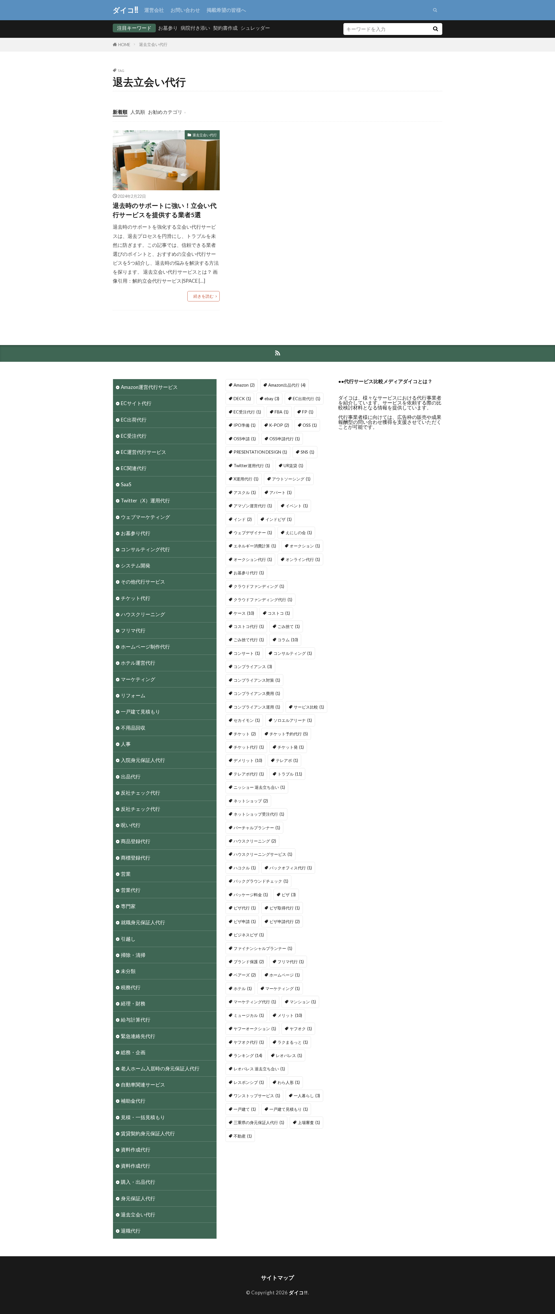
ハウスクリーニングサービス (263, 854)
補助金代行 (133, 1101)
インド (243, 519)
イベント (297, 505)
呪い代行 (130, 825)
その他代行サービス (143, 582)
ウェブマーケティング (145, 517)
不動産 (243, 1136)
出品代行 (130, 777)
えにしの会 (299, 532)
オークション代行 (253, 559)
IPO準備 (245, 425)
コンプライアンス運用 (257, 706)
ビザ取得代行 (284, 907)
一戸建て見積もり (140, 712)
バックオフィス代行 (290, 867)
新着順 (120, 112)
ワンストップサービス (257, 1095)
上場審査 (309, 1122)
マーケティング (138, 679)
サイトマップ (277, 1277)
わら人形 (289, 1082)
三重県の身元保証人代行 (259, 1122)
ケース (244, 613)
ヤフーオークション (255, 1028)
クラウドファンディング (259, 586)
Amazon (244, 385)
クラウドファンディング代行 (263, 599)
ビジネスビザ (249, 934)
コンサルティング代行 (145, 549)
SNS (307, 452)
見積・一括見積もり (143, 1117)
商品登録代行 (135, 841)
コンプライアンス (253, 666)
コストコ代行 (249, 626)
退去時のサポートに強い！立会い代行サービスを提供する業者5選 (165, 210)
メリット (290, 1015)
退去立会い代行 (153, 44)
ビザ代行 (245, 907)
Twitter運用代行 (252, 465)
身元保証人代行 (138, 1198)
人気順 (137, 112)
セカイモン (247, 720)
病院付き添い (195, 28)
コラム (288, 639)
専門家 (128, 906)
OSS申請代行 (284, 438)
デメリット (248, 760)
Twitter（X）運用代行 (145, 500)
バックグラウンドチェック (261, 881)
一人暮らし (307, 1095)
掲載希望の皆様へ (226, 10)
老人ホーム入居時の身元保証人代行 (160, 1068)
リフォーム (133, 695)
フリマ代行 (133, 630)
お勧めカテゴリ (165, 112)
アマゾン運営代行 (253, 505)
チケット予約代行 (288, 733)
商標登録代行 (135, 858)
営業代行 (130, 890)
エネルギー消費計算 (255, 545)
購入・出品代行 (138, 1182)
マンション (303, 1001)
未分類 (128, 971)
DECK (242, 398)
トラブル (290, 773)
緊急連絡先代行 (138, 1036)
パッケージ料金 (251, 894)
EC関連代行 (134, 468)
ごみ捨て (289, 626)
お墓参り (168, 28)
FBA (281, 411)
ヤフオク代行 (249, 1042)
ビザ (289, 894)
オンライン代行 (303, 559)
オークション (305, 545)
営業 (126, 874)
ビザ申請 (245, 921)
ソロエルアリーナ (292, 720)
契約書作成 (225, 28)
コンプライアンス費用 (257, 693)
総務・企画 (133, 1052)
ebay (271, 398)
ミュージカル (249, 1015)
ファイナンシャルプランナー (263, 948)
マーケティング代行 (255, 1001)
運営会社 (154, 10)
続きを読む (203, 296)
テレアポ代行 (249, 773)
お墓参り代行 (135, 533)
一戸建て (245, 1109)
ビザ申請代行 (284, 921)
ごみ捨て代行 (249, 639)
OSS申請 (245, 438)
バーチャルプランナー (257, 827)
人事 (126, 744)
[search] (435, 29)
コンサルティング (292, 653)
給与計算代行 (135, 1020)
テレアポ (287, 760)
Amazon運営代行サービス (149, 387)
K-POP (279, 425)
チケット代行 (135, 598)
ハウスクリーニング (143, 614)
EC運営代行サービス (143, 452)
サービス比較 (309, 706)
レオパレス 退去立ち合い (259, 1068)
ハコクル (245, 867)
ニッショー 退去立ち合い (259, 787)
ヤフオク (301, 1028)
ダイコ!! (125, 10)
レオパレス (289, 1055)
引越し (128, 939)
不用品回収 (133, 728)
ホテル (243, 988)
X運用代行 (246, 478)
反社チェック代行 (140, 793)
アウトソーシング (291, 478)
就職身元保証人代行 (143, 922)
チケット (245, 733)
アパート (280, 492)
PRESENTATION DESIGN (260, 452)
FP (307, 411)
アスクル (245, 492)
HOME (124, 44)
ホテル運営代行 (138, 663)
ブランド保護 (249, 961)
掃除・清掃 (133, 955)
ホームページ (284, 974)
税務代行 (130, 987)
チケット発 (291, 747)
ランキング (248, 1055)
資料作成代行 (135, 1150)
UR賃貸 (293, 465)
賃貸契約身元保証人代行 (148, 1133)
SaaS (126, 484)
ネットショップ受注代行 (259, 814)
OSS (310, 425)
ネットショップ (251, 800)
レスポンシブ (249, 1082)
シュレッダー (255, 28)
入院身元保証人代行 (143, 760)
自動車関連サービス (143, 1085)
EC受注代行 (134, 436)
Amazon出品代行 (287, 385)
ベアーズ (245, 974)
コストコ (279, 613)
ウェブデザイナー (253, 532)
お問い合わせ (185, 10)
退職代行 (130, 1231)
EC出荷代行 (134, 420)
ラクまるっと (293, 1042)
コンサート (247, 653)
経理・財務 (133, 1003)
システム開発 (135, 565)
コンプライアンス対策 (257, 680)
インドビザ (278, 519)
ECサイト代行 (136, 403)
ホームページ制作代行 (145, 647)
